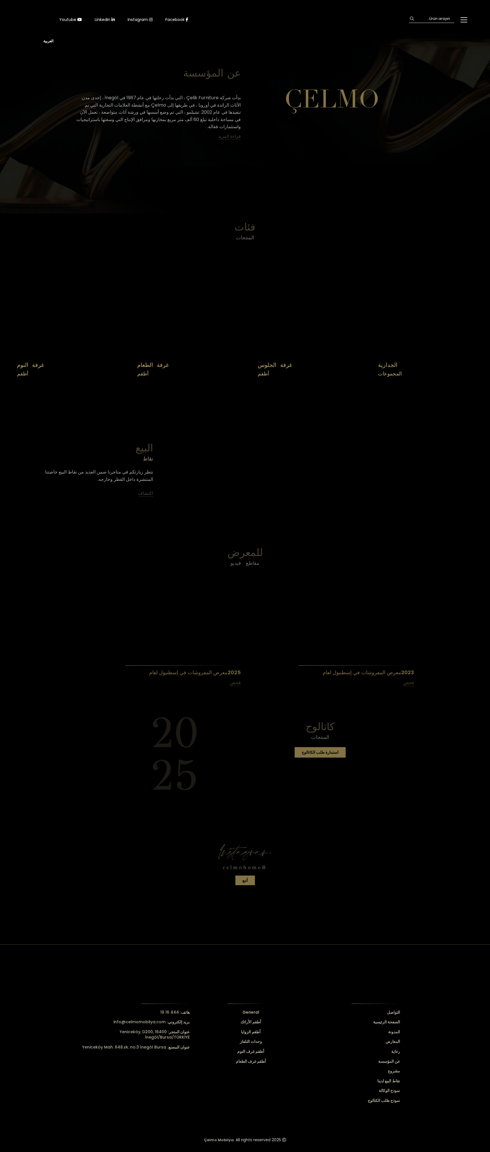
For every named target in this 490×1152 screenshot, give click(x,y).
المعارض (393, 1041)
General (250, 1012)
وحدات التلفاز (251, 1041)
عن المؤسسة (389, 1061)
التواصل (393, 1012)
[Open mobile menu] (463, 20)
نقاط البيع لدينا (388, 1081)
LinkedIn (103, 19)
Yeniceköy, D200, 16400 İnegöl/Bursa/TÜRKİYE (155, 1034)
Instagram (138, 19)
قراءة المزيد (229, 136)
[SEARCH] (412, 18)
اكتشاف (102, 384)
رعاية (395, 1051)
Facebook (175, 19)
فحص (235, 682)
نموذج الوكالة (389, 1090)
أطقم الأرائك (250, 1022)
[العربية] (38, 20)
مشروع (394, 1071)
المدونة (394, 1032)
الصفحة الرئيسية (386, 1022)
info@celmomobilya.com (151, 1022)
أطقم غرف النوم (250, 1051)
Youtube (68, 19)
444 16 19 (175, 1012)
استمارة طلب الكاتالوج (320, 752)
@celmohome (245, 867)
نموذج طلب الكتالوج (384, 1100)
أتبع (245, 880)
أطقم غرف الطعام (251, 1061)
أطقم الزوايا (251, 1032)
